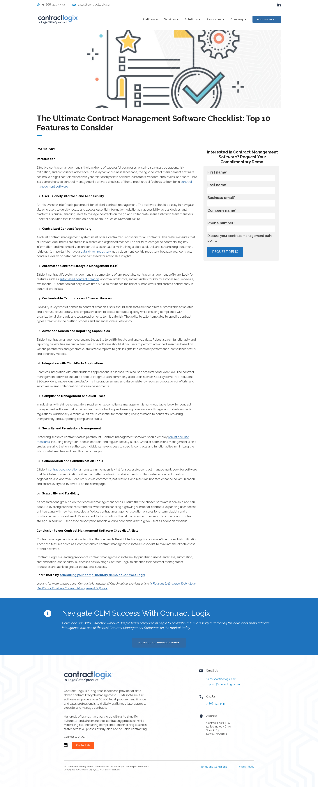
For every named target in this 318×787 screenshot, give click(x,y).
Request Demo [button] (267, 19)
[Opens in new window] (66, 746)
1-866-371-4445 (215, 703)
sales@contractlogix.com (95, 4)
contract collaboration (63, 469)
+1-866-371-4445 (53, 4)
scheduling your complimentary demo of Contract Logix (102, 575)
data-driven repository (96, 251)
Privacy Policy (246, 766)
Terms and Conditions (214, 766)
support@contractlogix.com (223, 684)
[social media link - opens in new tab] (278, 4)
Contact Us (83, 745)
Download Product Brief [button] (159, 642)
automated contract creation (79, 279)
